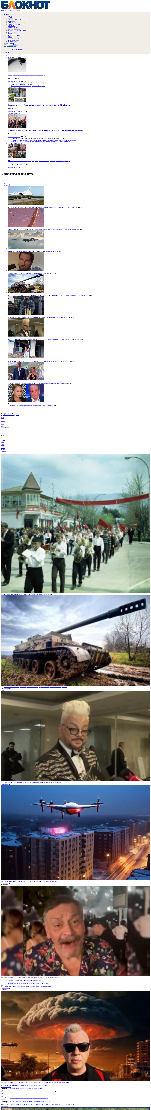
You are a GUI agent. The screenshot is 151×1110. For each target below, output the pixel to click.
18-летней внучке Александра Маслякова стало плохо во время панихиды (30, 405)
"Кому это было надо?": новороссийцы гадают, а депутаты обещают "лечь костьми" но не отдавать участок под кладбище (40, 1104)
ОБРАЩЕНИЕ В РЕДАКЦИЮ (17, 30)
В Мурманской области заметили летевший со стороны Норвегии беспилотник (31, 251)
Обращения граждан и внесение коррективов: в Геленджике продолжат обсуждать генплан (38, 138)
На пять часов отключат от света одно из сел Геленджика (28, 86)
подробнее (16, 415)
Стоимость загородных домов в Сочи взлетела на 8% (23, 1095)
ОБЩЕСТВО (12, 32)
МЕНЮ (6, 15)
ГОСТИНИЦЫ (13, 45)
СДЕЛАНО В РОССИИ (16, 49)
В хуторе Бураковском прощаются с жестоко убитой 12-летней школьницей (29, 1098)
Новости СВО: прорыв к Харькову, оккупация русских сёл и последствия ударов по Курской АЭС (28, 1085)
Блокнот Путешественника (16, 143)
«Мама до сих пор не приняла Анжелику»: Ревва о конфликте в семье (28, 273)
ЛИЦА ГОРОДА (13, 27)
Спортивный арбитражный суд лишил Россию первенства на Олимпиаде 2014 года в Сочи (26, 983)
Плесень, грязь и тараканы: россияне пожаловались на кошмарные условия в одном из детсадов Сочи (29, 1091)
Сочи (2, 982)
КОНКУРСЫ (12, 22)
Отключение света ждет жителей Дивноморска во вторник (28, 82)
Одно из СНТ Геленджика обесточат (22, 84)
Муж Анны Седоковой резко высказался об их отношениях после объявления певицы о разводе (36, 383)
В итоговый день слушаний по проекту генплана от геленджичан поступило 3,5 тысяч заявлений (40, 141)
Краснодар (3, 1099)
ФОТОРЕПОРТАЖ (13, 38)
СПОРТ (10, 37)
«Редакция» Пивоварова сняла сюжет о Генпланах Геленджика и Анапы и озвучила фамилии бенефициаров (43, 140)
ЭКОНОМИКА (12, 41)
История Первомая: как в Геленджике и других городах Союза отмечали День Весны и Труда (24, 594)
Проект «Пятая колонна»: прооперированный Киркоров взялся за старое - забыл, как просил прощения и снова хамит (43, 339)
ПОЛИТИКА (12, 34)
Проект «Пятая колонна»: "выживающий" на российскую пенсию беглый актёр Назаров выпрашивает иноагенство (32, 977)
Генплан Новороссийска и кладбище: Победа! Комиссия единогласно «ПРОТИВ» (30, 1101)
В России (7, 185)
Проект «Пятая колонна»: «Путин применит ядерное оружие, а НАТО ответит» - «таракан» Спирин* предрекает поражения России (36, 1082)
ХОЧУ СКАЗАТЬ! (13, 40)
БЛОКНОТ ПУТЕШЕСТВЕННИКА (19, 19)
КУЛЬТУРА (11, 26)
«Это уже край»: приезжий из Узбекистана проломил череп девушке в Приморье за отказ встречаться (38, 361)
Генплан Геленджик (14, 113)
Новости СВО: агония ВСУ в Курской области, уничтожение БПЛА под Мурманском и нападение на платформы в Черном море (47, 295)
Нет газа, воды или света (15, 57)
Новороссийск (4, 1102)
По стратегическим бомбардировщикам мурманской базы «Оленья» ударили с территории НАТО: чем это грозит (42, 207)
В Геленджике (8, 184)
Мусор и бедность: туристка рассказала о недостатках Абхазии (26, 1088)
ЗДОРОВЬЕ (11, 21)
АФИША (10, 18)
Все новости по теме (14, 81)
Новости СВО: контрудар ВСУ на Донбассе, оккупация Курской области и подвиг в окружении (27, 986)
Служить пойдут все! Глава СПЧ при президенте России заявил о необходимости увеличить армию (37, 317)
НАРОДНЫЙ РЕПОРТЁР (15, 29)
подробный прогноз (7, 415)
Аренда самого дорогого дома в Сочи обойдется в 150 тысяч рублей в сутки (22, 980)
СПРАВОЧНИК (9, 43)
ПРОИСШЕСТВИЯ (14, 35)
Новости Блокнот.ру (6, 688)
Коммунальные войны (14, 87)
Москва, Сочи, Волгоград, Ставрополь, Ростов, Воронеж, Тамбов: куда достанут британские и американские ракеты (43, 229)
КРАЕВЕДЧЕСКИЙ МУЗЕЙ (16, 24)
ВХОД (6, 52)
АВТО (10, 16)
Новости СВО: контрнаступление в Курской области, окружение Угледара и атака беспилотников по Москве (30, 881)
